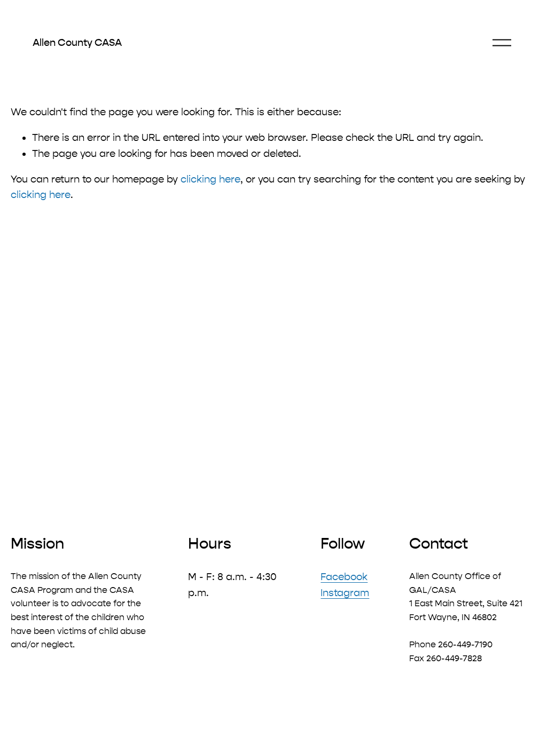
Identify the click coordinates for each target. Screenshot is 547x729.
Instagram (345, 593)
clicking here (210, 179)
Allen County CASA (77, 43)
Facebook (344, 577)
